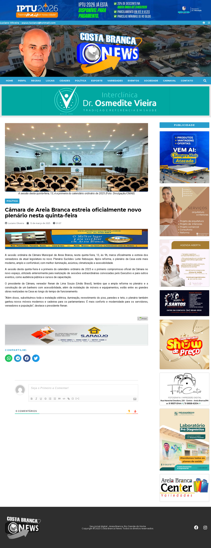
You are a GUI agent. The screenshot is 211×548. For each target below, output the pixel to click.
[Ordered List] (50, 399)
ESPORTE (97, 80)
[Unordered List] (54, 399)
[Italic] (36, 399)
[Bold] (31, 399)
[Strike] (45, 399)
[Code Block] (64, 399)
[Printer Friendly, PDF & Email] (142, 318)
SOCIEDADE (151, 80)
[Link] (68, 399)
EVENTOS (133, 80)
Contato (187, 80)
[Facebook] (204, 23)
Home (9, 80)
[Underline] (41, 399)
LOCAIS (50, 80)
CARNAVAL (169, 80)
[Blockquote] (59, 399)
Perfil (22, 80)
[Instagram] (209, 23)
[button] (205, 80)
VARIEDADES (115, 80)
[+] (77, 398)
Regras (36, 80)
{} (73, 398)
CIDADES (65, 80)
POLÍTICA (80, 80)
